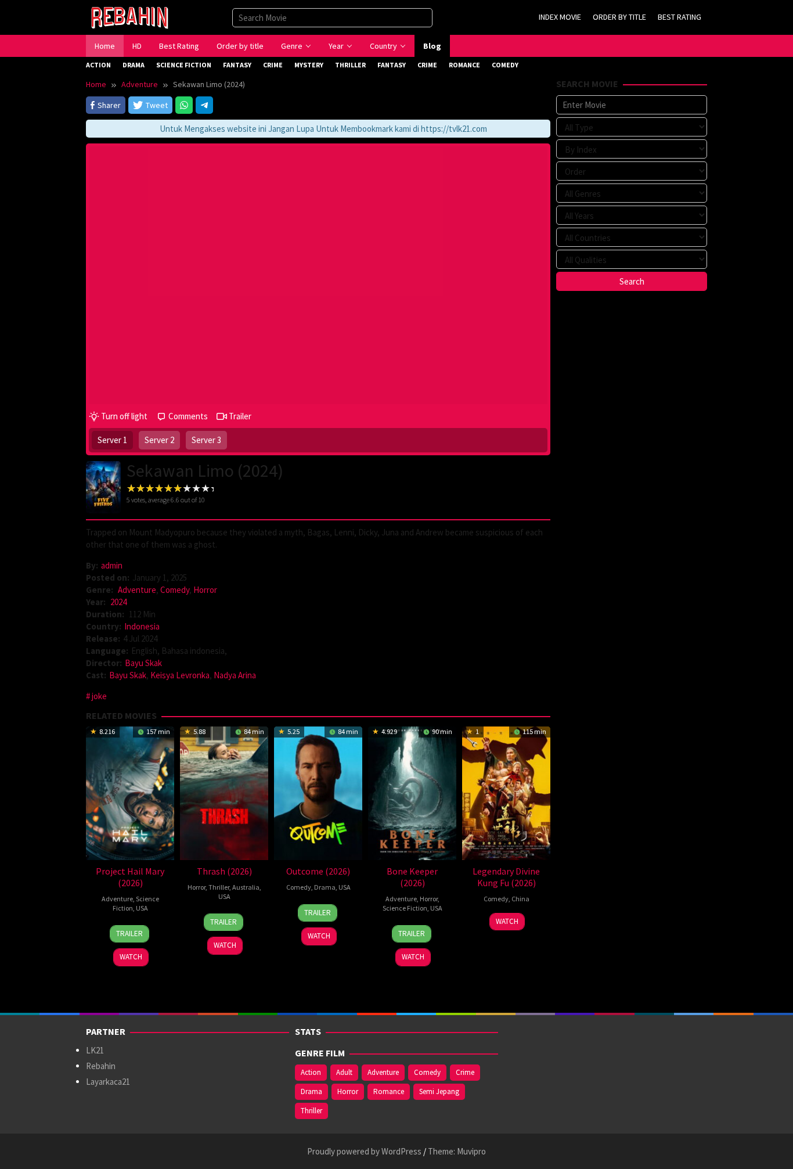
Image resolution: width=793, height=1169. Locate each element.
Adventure (137, 589)
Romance (388, 1091)
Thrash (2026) (224, 871)
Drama (325, 887)
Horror (205, 589)
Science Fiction (405, 908)
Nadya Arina (235, 675)
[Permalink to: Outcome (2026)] (318, 791)
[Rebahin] (129, 16)
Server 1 (112, 439)
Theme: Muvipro (457, 1151)
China (520, 898)
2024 (118, 601)
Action (311, 1072)
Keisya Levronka (180, 675)
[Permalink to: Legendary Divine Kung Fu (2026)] (506, 791)
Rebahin (101, 1065)
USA (142, 908)
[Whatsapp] (184, 105)
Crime (465, 1072)
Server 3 (206, 439)
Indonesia (142, 626)
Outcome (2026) (318, 871)
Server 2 (159, 439)
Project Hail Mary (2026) (130, 877)
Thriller (218, 887)
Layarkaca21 (108, 1081)
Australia (245, 887)
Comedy (174, 589)
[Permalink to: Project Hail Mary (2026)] (130, 791)
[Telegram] (204, 105)
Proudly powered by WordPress (364, 1151)
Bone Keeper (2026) (412, 877)
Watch (131, 957)
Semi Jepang (439, 1091)
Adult (344, 1072)
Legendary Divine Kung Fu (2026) (506, 877)
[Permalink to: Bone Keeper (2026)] (412, 791)
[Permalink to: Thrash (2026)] (224, 791)
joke (99, 696)
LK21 (95, 1050)
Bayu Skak (143, 662)
